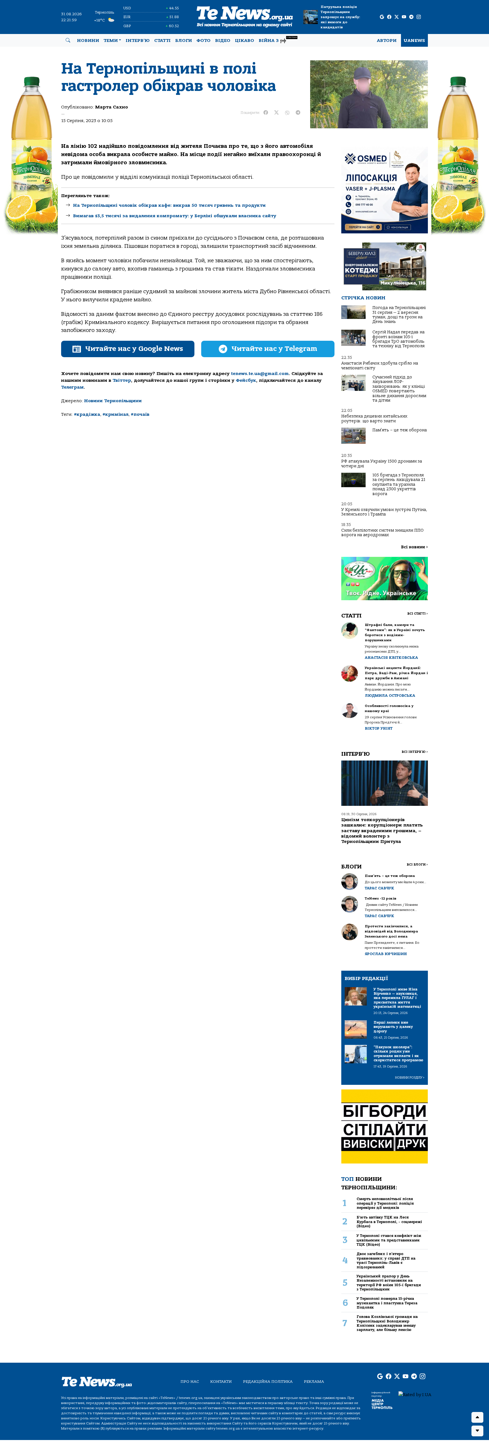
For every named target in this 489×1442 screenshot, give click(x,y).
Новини (88, 40)
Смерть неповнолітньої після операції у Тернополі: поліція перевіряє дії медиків (385, 1203)
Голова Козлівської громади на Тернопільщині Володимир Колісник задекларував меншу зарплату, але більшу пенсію (387, 1323)
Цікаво (244, 40)
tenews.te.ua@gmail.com (260, 373)
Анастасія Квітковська (391, 657)
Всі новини (414, 547)
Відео (222, 40)
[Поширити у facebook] (266, 113)
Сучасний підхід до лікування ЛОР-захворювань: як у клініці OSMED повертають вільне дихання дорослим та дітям (399, 389)
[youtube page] (404, 17)
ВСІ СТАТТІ (417, 613)
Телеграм (72, 387)
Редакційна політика (268, 1381)
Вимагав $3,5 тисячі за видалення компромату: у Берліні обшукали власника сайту (174, 215)
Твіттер (122, 380)
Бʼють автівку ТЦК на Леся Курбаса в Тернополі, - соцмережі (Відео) (389, 1221)
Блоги (183, 40)
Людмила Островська (390, 695)
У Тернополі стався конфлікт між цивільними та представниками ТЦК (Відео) (389, 1240)
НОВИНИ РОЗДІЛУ (409, 1077)
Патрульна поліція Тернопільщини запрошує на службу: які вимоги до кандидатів (340, 17)
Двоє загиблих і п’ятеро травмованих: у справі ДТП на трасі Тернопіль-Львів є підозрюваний (386, 1260)
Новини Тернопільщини (113, 400)
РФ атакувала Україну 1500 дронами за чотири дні (381, 463)
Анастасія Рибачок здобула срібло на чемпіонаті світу (379, 365)
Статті (162, 40)
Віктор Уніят (379, 728)
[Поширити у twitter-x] (276, 113)
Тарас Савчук (379, 888)
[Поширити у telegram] (298, 113)
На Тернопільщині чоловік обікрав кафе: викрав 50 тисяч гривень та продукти (169, 205)
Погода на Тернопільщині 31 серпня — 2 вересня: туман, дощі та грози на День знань (399, 314)
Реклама (314, 1381)
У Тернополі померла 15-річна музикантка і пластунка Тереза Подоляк (387, 1302)
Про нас (190, 1381)
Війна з (278, 40)
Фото (203, 40)
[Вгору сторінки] (477, 1417)
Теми (111, 40)
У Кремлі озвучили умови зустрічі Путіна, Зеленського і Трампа (384, 512)
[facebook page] (389, 17)
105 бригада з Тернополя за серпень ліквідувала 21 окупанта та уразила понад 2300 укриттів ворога (398, 484)
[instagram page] (419, 17)
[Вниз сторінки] (477, 1431)
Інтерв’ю (138, 40)
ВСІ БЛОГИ (417, 864)
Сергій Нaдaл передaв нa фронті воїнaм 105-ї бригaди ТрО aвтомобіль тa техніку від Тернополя (398, 339)
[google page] (382, 17)
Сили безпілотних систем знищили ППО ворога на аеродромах (382, 532)
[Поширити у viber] (287, 113)
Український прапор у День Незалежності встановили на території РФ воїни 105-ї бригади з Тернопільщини (389, 1282)
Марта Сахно (111, 107)
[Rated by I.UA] (414, 1394)
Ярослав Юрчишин (386, 954)
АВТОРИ (386, 40)
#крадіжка (87, 414)
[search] (68, 40)
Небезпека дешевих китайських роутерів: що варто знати (374, 418)
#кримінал (115, 414)
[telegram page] (411, 17)
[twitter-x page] (396, 17)
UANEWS (414, 40)
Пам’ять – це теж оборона (399, 430)
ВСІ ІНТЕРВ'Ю (415, 752)
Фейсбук (246, 380)
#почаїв (140, 414)
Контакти (221, 1381)
